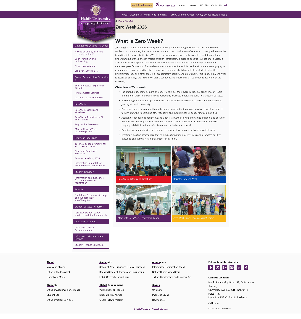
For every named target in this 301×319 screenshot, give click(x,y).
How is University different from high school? (89, 53)
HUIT (201, 5)
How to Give (158, 299)
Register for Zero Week (87, 124)
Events (207, 14)
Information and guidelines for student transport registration (89, 180)
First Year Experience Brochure (86, 152)
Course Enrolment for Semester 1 (91, 78)
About (125, 14)
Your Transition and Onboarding (85, 60)
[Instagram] (225, 267)
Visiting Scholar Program (111, 289)
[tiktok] (247, 267)
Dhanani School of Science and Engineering (121, 272)
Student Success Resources (89, 206)
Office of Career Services (60, 299)
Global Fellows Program (111, 299)
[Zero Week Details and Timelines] (143, 164)
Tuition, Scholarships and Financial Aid (171, 277)
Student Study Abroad (110, 294)
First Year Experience (86, 138)
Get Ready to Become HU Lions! (91, 45)
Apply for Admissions (142, 5)
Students (163, 14)
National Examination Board (166, 272)
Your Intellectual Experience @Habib (89, 87)
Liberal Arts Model (56, 277)
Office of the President (58, 272)
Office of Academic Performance (63, 289)
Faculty (173, 14)
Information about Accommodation (84, 228)
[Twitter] (218, 267)
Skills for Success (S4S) (86, 70)
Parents (79, 189)
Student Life (53, 294)
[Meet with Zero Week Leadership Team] (143, 203)
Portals (182, 5)
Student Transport (84, 172)
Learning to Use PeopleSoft (89, 97)
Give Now (157, 289)
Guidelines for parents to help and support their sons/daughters (91, 198)
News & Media (219, 14)
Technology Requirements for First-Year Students (90, 145)
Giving (199, 14)
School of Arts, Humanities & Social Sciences (122, 267)
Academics (136, 14)
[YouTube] (233, 267)
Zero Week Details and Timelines (86, 111)
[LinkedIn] (240, 267)
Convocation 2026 (166, 5)
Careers (192, 5)
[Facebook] (211, 267)
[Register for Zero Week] (199, 164)
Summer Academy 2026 (87, 158)
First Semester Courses (87, 92)
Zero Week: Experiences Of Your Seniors (89, 118)
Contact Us (216, 5)
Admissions (150, 14)
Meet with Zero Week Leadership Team (86, 130)
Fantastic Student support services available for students (91, 214)
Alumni (182, 14)
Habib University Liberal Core (114, 277)
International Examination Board (168, 267)
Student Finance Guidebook (89, 244)
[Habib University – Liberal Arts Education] (96, 22)
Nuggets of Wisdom (85, 66)
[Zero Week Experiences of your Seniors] (199, 203)
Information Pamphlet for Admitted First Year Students (90, 164)
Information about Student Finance (89, 237)
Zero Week (80, 104)
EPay (207, 5)
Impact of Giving (160, 294)
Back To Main (126, 21)
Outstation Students (85, 221)
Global (190, 14)
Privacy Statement (159, 309)
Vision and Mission (56, 267)
